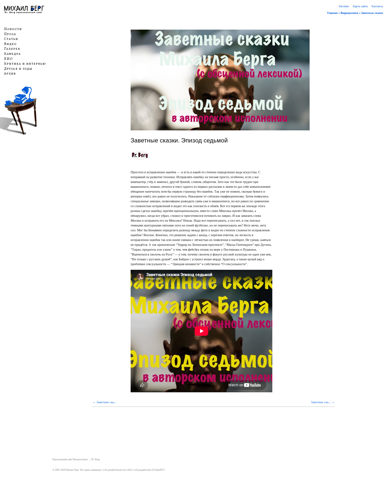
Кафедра (12, 54)
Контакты (377, 6)
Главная (332, 13)
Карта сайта (360, 6)
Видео (10, 44)
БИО (8, 58)
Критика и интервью (25, 63)
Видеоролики (349, 13)
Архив (10, 73)
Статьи (11, 39)
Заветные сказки (372, 13)
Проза (10, 34)
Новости (13, 29)
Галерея (12, 49)
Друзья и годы (18, 68)
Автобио (344, 6)
